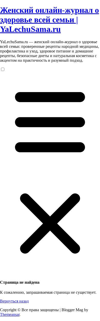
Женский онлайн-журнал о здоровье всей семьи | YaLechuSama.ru (49, 19)
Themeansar (9, 314)
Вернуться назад (14, 301)
